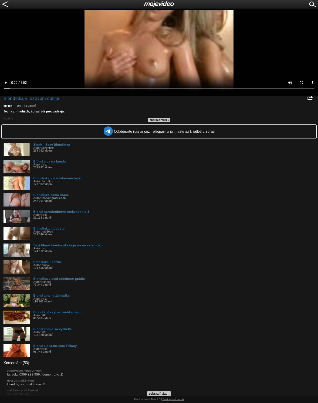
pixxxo (7, 106)
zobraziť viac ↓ (159, 120)
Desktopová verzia (173, 399)
